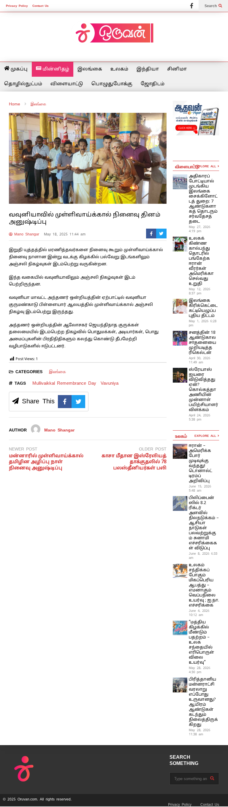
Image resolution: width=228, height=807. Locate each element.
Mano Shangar (25, 234)
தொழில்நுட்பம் (23, 84)
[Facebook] (191, 6)
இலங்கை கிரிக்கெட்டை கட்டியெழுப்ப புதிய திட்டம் (203, 308)
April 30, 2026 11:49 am (199, 360)
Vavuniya (109, 383)
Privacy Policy (17, 6)
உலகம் (119, 69)
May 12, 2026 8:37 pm (199, 291)
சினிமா (177, 69)
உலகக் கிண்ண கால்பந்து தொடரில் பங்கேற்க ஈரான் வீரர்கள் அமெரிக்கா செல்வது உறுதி (201, 261)
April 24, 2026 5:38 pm (199, 417)
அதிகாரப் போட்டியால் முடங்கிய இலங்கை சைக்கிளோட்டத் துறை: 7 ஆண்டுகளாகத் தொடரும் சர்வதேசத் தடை (203, 199)
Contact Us (40, 6)
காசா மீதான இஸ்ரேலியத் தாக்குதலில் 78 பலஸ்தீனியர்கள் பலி (134, 462)
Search (211, 6)
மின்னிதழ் (55, 69)
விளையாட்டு (66, 84)
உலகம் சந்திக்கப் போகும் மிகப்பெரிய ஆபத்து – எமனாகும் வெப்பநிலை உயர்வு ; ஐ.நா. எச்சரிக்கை (204, 585)
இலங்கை (89, 69)
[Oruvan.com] (114, 37)
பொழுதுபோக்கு (111, 84)
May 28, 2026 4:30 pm (199, 670)
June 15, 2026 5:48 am (200, 488)
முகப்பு (19, 69)
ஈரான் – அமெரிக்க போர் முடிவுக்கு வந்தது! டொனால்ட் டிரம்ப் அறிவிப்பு (200, 463)
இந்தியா (148, 69)
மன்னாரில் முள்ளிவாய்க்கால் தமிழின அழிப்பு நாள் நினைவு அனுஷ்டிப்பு (46, 462)
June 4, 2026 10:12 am (199, 613)
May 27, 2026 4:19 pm (199, 229)
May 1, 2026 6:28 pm (202, 323)
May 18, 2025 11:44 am (65, 234)
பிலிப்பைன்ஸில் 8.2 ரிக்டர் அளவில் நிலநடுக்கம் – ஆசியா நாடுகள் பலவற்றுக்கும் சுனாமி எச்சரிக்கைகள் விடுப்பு (204, 523)
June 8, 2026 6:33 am (203, 555)
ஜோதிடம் (152, 84)
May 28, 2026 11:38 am (199, 732)
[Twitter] (161, 233)
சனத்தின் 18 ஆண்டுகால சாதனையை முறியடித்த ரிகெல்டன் (202, 342)
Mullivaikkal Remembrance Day (64, 383)
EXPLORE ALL (206, 166)
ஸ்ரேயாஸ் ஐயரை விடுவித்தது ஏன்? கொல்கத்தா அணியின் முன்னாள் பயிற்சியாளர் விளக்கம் (203, 390)
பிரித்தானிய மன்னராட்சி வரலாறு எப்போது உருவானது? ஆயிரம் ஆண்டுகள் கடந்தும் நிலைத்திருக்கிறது (203, 702)
